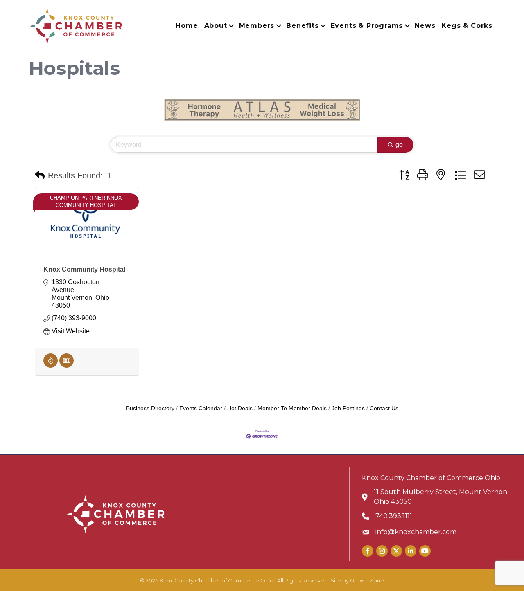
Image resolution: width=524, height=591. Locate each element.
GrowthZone (367, 580)
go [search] (399, 144)
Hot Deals (240, 408)
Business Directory (150, 408)
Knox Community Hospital (84, 269)
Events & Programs (367, 25)
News (425, 25)
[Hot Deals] (50, 365)
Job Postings (348, 408)
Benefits (302, 25)
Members (257, 25)
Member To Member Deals (292, 408)
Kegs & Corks (466, 25)
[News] (66, 365)
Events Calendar (200, 408)
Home (187, 25)
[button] (40, 175)
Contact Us (384, 408)
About (215, 25)
